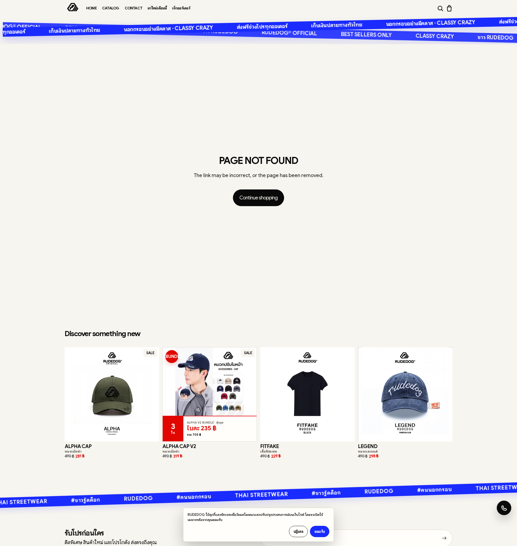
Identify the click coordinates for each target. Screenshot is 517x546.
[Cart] (449, 8)
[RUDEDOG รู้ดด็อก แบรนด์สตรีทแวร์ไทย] (73, 8)
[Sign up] (444, 538)
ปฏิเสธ (298, 531)
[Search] (440, 8)
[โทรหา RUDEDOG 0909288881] (503, 509)
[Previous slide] (73, 394)
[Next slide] (151, 394)
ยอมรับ (320, 531)
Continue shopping (258, 198)
